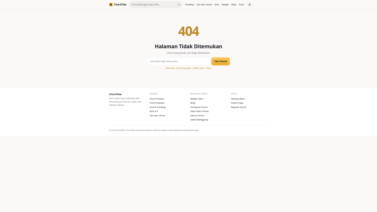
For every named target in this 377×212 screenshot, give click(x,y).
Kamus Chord (197, 115)
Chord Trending (157, 107)
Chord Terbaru (157, 98)
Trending (189, 4)
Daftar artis (198, 68)
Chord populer (183, 68)
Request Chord (238, 107)
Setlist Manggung (199, 119)
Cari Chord (220, 61)
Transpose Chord (198, 107)
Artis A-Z (154, 111)
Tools (241, 4)
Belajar (225, 4)
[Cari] (179, 4)
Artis (216, 4)
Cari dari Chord (204, 4)
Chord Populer (157, 102)
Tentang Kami (238, 98)
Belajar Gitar (196, 98)
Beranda (170, 68)
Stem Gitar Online (199, 111)
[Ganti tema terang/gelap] (249, 4)
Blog (233, 4)
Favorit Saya (237, 102)
